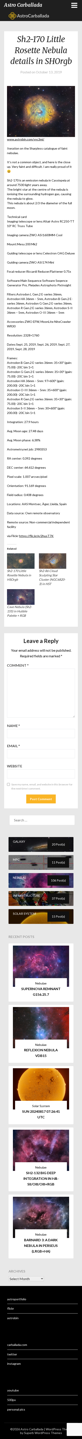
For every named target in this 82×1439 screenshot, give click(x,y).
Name (13, 726)
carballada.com (17, 1345)
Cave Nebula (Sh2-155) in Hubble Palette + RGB (19, 611)
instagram (14, 1363)
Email (13, 746)
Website (14, 766)
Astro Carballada (23, 5)
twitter (12, 1354)
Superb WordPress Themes (43, 1433)
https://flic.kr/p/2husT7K (36, 536)
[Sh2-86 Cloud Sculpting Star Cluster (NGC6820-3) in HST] (52, 561)
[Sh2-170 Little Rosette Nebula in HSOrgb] (20, 561)
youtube (13, 1390)
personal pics (16, 1409)
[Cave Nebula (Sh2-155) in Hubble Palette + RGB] (20, 597)
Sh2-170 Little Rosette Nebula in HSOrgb (19, 575)
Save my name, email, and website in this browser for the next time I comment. (42, 786)
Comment (18, 665)
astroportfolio (16, 1299)
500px (11, 1400)
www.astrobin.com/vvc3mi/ (25, 139)
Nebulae (41, 983)
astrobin (13, 1318)
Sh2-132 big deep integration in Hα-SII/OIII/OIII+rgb (41, 1178)
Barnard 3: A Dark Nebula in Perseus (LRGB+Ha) (41, 1245)
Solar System (41, 1106)
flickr (10, 1308)
